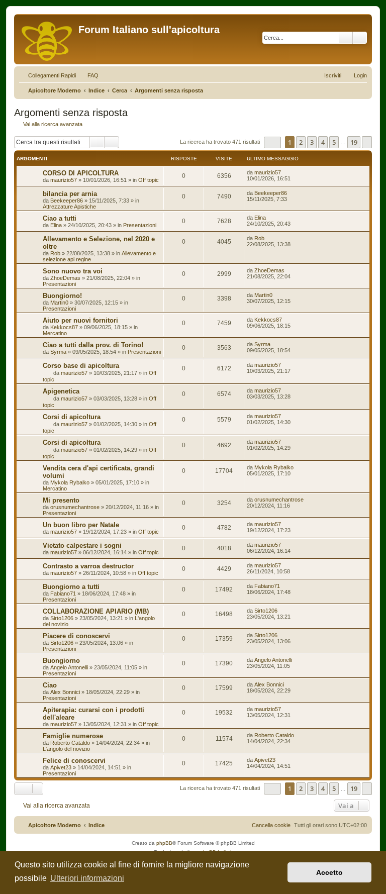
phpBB (164, 843)
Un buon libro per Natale (81, 525)
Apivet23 (60, 767)
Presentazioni (139, 225)
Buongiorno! (62, 296)
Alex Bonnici (65, 692)
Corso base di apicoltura (81, 365)
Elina (56, 225)
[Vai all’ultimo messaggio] (285, 172)
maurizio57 (63, 180)
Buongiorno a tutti (71, 586)
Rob (55, 253)
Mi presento (61, 500)
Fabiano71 (63, 593)
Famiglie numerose (73, 736)
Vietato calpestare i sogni (82, 545)
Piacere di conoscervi (76, 636)
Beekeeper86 (66, 200)
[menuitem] (88, 75)
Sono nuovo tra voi (73, 271)
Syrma (58, 352)
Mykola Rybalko (69, 482)
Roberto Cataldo (70, 743)
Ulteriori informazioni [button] (87, 878)
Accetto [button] (329, 872)
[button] (272, 142)
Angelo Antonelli (69, 667)
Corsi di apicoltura (72, 417)
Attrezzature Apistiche (69, 207)
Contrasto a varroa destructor (88, 566)
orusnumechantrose (75, 507)
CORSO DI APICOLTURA (81, 173)
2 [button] (301, 142)
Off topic (148, 180)
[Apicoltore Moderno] (47, 39)
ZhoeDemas (65, 278)
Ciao (50, 685)
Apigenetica (61, 391)
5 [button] (334, 142)
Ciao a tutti (59, 218)
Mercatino (55, 333)
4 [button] (323, 142)
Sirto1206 (61, 618)
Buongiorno (61, 660)
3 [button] (312, 142)
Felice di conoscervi (74, 760)
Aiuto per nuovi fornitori (80, 320)
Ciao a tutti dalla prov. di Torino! (93, 345)
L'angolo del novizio (66, 749)
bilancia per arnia (70, 193)
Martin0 (59, 303)
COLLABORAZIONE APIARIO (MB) (96, 611)
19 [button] (353, 142)
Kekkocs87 (64, 327)
